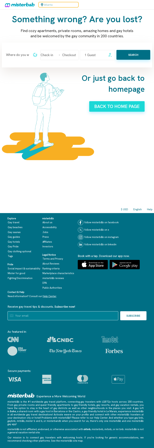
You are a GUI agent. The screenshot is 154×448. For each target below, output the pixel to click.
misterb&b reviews (53, 278)
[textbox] (18, 55)
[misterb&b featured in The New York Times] (65, 351)
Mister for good (16, 273)
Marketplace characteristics (58, 273)
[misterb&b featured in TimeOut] (110, 339)
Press (45, 237)
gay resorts (103, 405)
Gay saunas (14, 232)
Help (149, 209)
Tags (10, 256)
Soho (13, 411)
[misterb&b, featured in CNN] (13, 339)
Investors (47, 246)
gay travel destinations (39, 414)
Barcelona (59, 411)
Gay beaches (15, 227)
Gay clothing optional (19, 251)
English (137, 209)
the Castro (75, 411)
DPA (44, 282)
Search (133, 55)
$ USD (124, 209)
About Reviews (50, 263)
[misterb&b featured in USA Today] (17, 351)
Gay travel (13, 222)
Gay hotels (14, 241)
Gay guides (14, 237)
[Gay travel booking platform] (21, 395)
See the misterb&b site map (67, 440)
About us (47, 222)
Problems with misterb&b (56, 417)
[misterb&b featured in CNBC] (60, 339)
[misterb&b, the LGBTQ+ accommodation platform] (19, 4)
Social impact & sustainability (24, 268)
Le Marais (111, 411)
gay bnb (138, 417)
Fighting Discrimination (20, 278)
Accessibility (49, 227)
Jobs (45, 232)
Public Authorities (52, 287)
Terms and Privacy (52, 258)
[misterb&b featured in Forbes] (114, 351)
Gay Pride (13, 246)
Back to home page (117, 106)
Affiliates (47, 241)
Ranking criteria (51, 268)
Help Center (49, 296)
